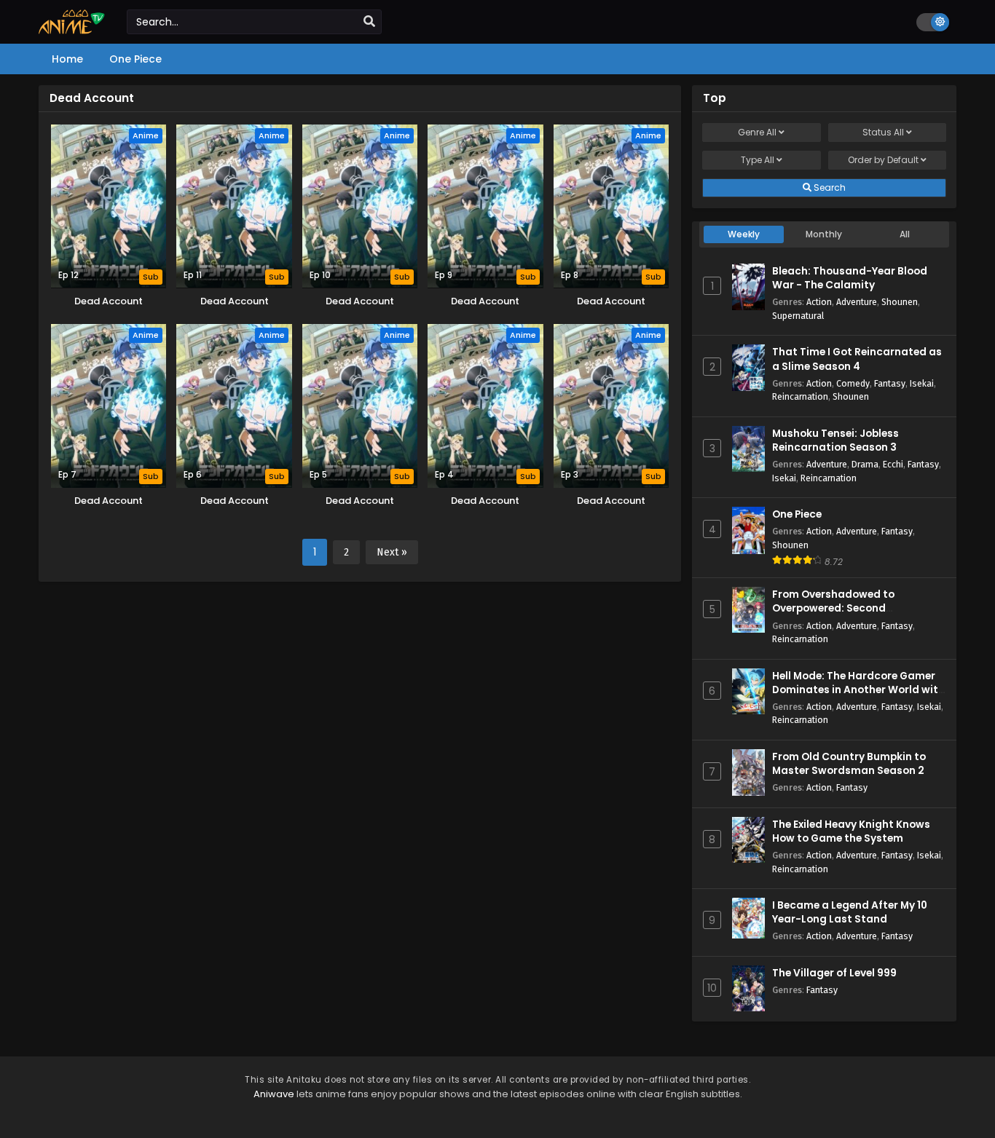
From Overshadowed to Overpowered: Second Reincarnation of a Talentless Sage (849, 616)
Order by (883, 160)
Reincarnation (800, 396)
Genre (757, 132)
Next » (392, 552)
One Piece (797, 514)
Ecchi (893, 464)
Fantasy (889, 383)
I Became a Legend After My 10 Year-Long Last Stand (849, 912)
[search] (369, 21)
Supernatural (798, 315)
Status (883, 132)
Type (757, 160)
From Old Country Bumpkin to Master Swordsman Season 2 (849, 764)
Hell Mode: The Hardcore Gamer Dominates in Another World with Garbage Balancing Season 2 (858, 690)
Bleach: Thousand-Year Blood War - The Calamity (849, 278)
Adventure (856, 301)
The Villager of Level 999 (834, 973)
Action (819, 301)
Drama (865, 464)
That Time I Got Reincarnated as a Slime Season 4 (857, 359)
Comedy (853, 383)
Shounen (899, 301)
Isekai (922, 383)
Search (828, 187)
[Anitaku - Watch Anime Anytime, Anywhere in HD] (72, 30)
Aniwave (273, 1094)
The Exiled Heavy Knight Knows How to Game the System (851, 831)
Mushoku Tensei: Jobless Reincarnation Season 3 (835, 440)
